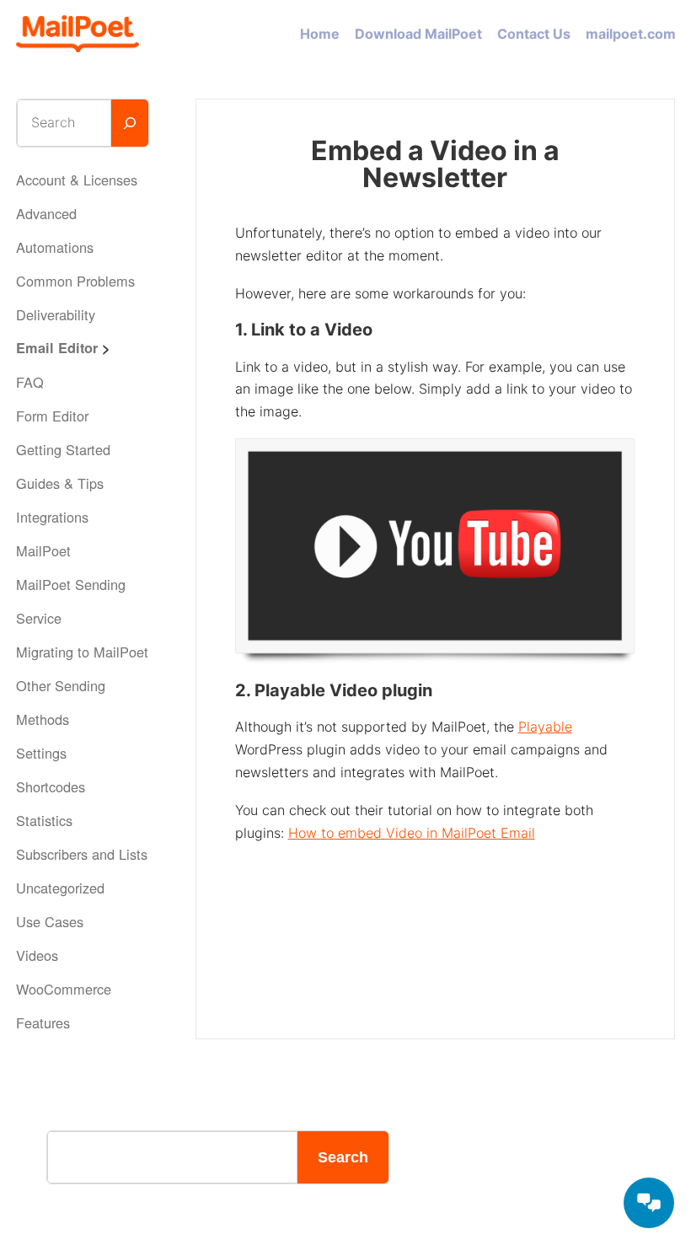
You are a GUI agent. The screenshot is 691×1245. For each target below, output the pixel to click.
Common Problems (75, 281)
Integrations (52, 517)
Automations (55, 247)
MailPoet (43, 550)
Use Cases (49, 921)
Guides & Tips (60, 483)
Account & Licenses (76, 179)
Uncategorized (60, 887)
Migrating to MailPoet (82, 651)
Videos (37, 955)
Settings (41, 753)
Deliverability (55, 314)
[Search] (130, 123)
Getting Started (63, 449)
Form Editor (52, 415)
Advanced (46, 213)
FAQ (30, 382)
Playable (545, 726)
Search (343, 1157)
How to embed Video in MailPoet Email (411, 832)
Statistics (44, 820)
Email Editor (57, 347)
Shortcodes (50, 786)
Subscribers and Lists (81, 854)
